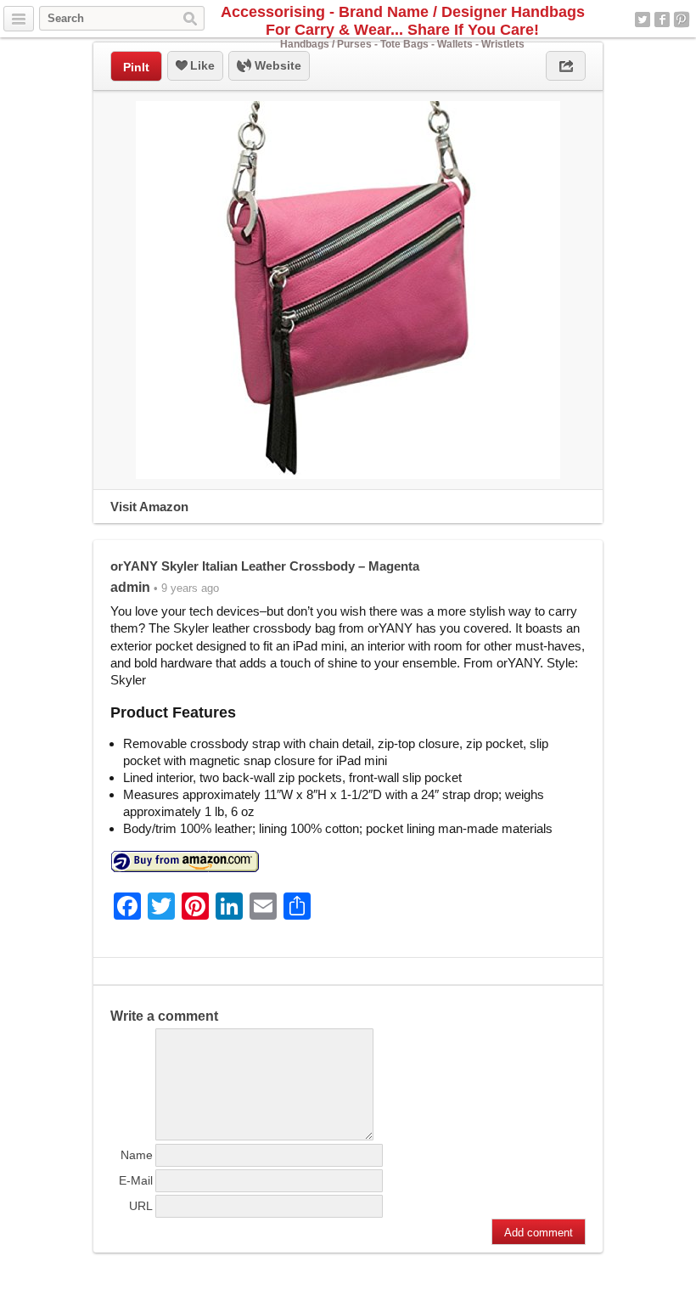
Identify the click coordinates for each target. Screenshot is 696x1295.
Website (276, 65)
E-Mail (136, 1180)
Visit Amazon (149, 506)
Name (137, 1155)
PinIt (136, 67)
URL (141, 1206)
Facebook (662, 19)
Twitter (642, 19)
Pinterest (681, 19)
